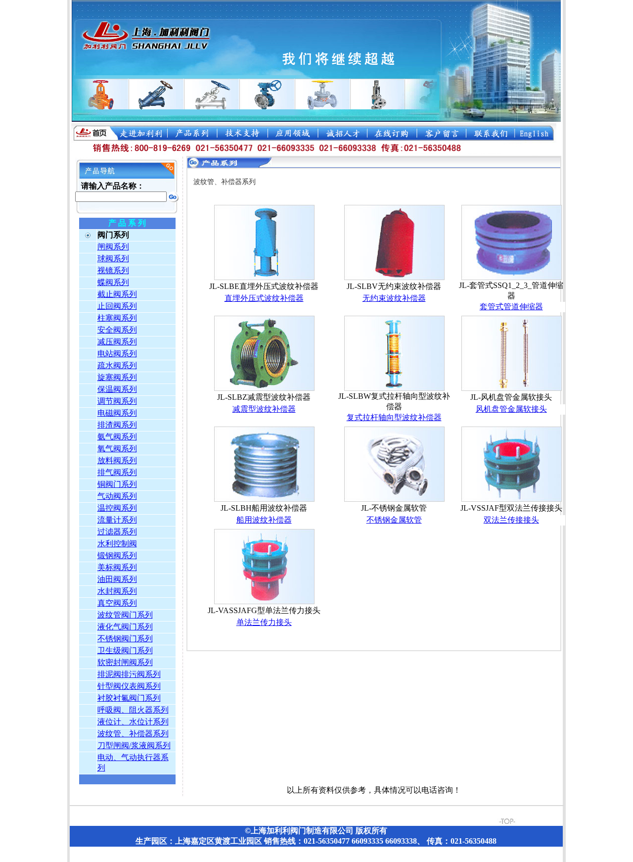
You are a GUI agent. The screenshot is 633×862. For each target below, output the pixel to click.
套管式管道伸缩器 (511, 306)
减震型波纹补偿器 (264, 409)
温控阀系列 (117, 508)
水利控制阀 (117, 543)
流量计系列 (117, 520)
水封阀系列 (117, 591)
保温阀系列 (117, 389)
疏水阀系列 (117, 365)
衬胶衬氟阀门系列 (129, 698)
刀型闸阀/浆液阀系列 (134, 745)
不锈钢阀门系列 (125, 638)
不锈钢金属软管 (394, 520)
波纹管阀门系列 (125, 615)
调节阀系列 (117, 401)
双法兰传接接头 (511, 520)
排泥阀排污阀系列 (129, 674)
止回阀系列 (117, 306)
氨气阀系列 (117, 436)
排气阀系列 (117, 472)
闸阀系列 (113, 246)
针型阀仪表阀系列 (129, 686)
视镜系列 (113, 270)
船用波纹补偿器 (264, 520)
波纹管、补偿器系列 (133, 733)
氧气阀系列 (117, 448)
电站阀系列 (117, 353)
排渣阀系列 (117, 425)
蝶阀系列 (113, 282)
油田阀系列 (117, 579)
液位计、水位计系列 (133, 722)
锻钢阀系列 (117, 555)
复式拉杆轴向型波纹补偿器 (394, 417)
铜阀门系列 (117, 484)
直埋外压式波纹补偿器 (264, 298)
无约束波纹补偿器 (394, 298)
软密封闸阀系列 (125, 662)
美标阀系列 (117, 567)
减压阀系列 (117, 341)
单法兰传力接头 (264, 622)
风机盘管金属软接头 (511, 409)
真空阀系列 (117, 603)
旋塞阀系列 (117, 377)
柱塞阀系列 (117, 318)
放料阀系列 (117, 460)
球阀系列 (113, 258)
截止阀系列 (117, 294)
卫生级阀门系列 (125, 650)
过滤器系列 (117, 531)
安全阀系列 (117, 330)
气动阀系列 (117, 496)
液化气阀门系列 (125, 627)
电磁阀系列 (117, 413)
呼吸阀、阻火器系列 (133, 710)
